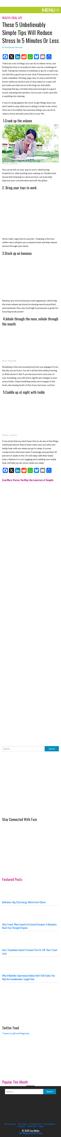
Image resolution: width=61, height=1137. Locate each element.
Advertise (32, 1126)
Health (6, 18)
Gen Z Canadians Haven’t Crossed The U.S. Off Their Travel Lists (29, 951)
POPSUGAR (12, 361)
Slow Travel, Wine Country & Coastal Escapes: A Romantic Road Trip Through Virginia (29, 926)
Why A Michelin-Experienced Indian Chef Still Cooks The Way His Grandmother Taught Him (28, 977)
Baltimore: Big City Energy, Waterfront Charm (24, 902)
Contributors (35, 1123)
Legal (41, 1126)
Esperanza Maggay (14, 47)
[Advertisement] (30, 611)
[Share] (49, 56)
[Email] (43, 56)
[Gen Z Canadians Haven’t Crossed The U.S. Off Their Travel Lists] (30, 940)
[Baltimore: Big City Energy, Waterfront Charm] (30, 892)
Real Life (17, 18)
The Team (22, 1123)
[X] (11, 56)
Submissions (49, 1123)
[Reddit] (24, 56)
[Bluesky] (36, 56)
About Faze (10, 1123)
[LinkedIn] (18, 56)
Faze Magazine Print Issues (30, 1133)
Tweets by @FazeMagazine (15, 1033)
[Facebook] (5, 56)
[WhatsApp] (30, 56)
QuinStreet (13, 164)
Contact (21, 1126)
